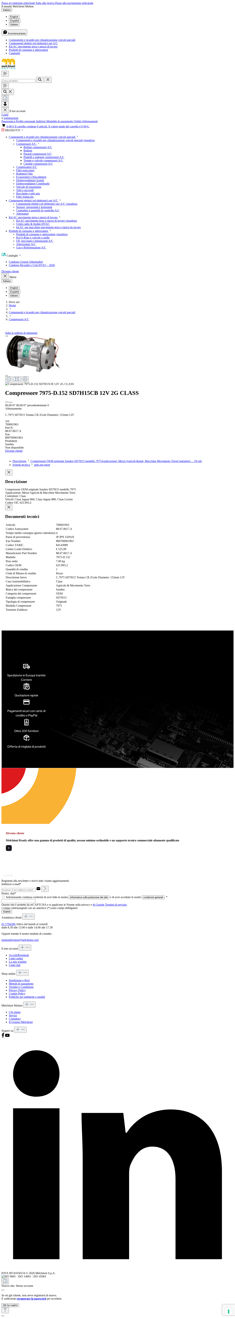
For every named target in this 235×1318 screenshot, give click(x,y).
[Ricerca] (40, 80)
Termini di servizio (116, 904)
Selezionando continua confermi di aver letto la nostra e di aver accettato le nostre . (86, 897)
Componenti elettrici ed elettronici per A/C (33, 43)
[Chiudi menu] (5, 110)
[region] (117, 360)
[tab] (107, 461)
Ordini (78, 121)
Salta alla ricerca (45, 3)
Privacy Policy (17, 990)
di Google (99, 904)
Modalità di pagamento (60, 121)
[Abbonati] (45, 889)
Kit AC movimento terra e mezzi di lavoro (33, 46)
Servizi (13, 1015)
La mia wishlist (17, 961)
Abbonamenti (90, 121)
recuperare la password (31, 1298)
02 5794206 (8, 924)
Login (4, 114)
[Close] (6, 375)
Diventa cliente (10, 271)
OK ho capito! (10, 1305)
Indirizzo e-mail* (11, 884)
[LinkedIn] (117, 1269)
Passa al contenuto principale (18, 3)
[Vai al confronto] (5, 98)
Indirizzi (41, 121)
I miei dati (14, 965)
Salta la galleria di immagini (21, 332)
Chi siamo (15, 1012)
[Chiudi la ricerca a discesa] (48, 80)
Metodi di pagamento (21, 983)
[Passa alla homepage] (8, 69)
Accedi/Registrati (19, 955)
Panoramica (8, 121)
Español (14, 20)
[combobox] (18, 81)
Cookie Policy (17, 993)
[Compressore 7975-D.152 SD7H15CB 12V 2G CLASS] (32, 353)
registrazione (11, 118)
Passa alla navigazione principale (74, 3)
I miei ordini (16, 958)
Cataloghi (14, 53)
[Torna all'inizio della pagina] (5, 1310)
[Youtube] (7, 1036)
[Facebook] (3, 1036)
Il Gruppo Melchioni (21, 1022)
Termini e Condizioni (21, 986)
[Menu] (5, 74)
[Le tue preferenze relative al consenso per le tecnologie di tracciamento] (228, 1311)
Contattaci (15, 1018)
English (14, 16)
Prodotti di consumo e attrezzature (28, 49)
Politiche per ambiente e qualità (27, 996)
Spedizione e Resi (19, 980)
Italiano (14, 24)
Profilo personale (26, 121)
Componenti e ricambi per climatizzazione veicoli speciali (42, 40)
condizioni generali (153, 897)
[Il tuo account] (5, 104)
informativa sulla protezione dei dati (89, 897)
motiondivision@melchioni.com (20, 939)
